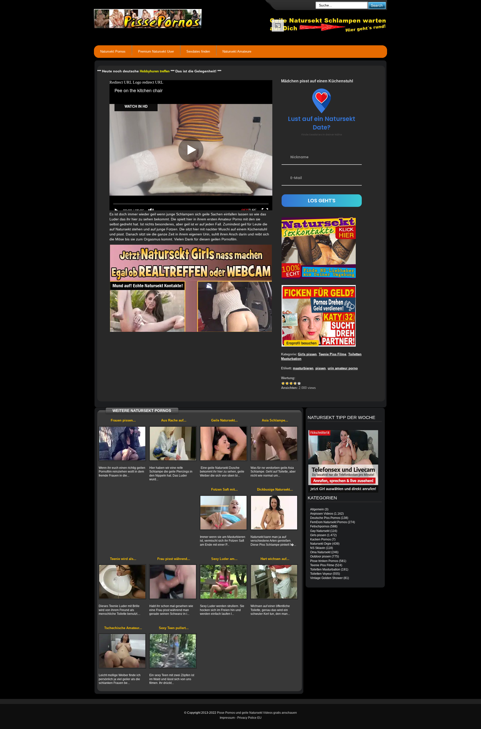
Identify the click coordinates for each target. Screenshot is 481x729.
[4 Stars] (295, 383)
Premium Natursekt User (156, 51)
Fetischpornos (319, 526)
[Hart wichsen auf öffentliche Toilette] (274, 581)
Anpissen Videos (321, 513)
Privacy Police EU (249, 717)
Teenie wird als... (123, 559)
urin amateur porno (343, 368)
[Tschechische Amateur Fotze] (122, 650)
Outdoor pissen (320, 556)
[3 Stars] (291, 383)
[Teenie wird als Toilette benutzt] (122, 581)
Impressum (227, 717)
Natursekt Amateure (236, 51)
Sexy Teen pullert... (174, 628)
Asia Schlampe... (275, 420)
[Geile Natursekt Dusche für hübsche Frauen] (223, 443)
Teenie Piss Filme (332, 354)
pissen (320, 368)
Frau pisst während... (173, 559)
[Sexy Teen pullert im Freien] (173, 650)
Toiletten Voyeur (321, 573)
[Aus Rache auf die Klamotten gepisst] (173, 443)
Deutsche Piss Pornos (325, 518)
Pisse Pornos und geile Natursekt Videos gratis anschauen (257, 712)
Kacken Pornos (320, 539)
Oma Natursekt (320, 552)
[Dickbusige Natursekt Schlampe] (274, 512)
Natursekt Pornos (113, 51)
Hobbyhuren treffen (155, 71)
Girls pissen (307, 354)
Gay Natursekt (319, 531)
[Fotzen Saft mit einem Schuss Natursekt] (223, 512)
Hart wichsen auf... (275, 559)
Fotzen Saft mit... (224, 489)
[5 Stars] (299, 383)
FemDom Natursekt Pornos (328, 522)
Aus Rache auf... (173, 420)
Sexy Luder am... (224, 559)
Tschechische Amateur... (123, 628)
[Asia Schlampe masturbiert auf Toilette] (274, 443)
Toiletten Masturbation (325, 569)
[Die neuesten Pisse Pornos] (182, 17)
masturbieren (303, 368)
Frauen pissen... (123, 420)
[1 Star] (283, 383)
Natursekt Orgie (320, 543)
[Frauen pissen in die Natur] (122, 443)
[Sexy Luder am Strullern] (223, 581)
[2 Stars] (287, 383)
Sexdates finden (198, 51)
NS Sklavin (317, 548)
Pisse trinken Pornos (324, 561)
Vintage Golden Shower (326, 578)
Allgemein (317, 509)
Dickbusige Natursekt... (275, 489)
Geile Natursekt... (224, 420)
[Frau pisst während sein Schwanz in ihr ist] (173, 581)
